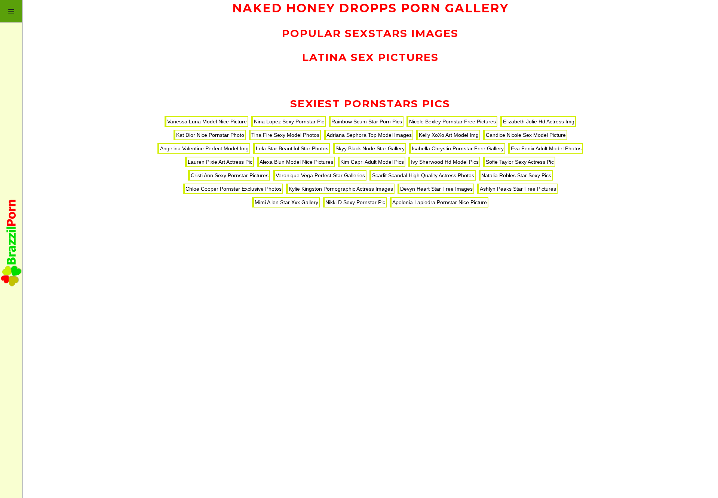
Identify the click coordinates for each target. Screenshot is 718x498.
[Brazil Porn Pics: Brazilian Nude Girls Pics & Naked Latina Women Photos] (11, 249)
